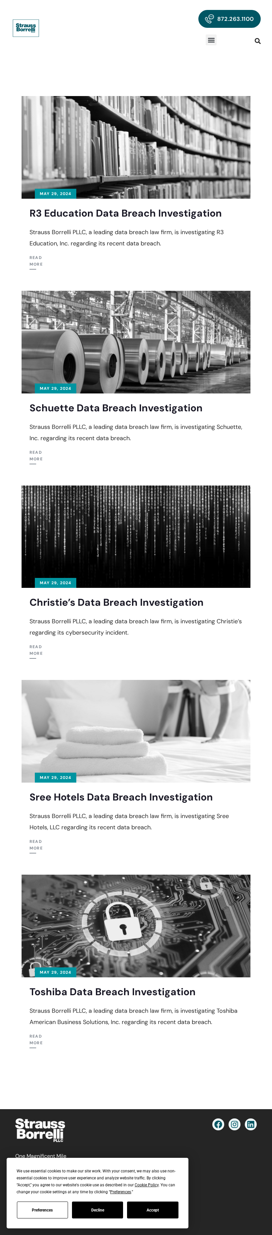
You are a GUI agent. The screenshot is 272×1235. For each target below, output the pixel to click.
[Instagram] (234, 1124)
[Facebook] (218, 1124)
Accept (153, 1210)
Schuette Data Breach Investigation (116, 407)
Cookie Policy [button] (147, 1185)
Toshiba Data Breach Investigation (113, 991)
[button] (211, 39)
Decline (97, 1210)
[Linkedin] (251, 1124)
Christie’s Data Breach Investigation (117, 602)
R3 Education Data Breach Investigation (126, 213)
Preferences (42, 1210)
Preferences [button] (120, 1192)
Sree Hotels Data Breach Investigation (121, 797)
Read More (36, 261)
